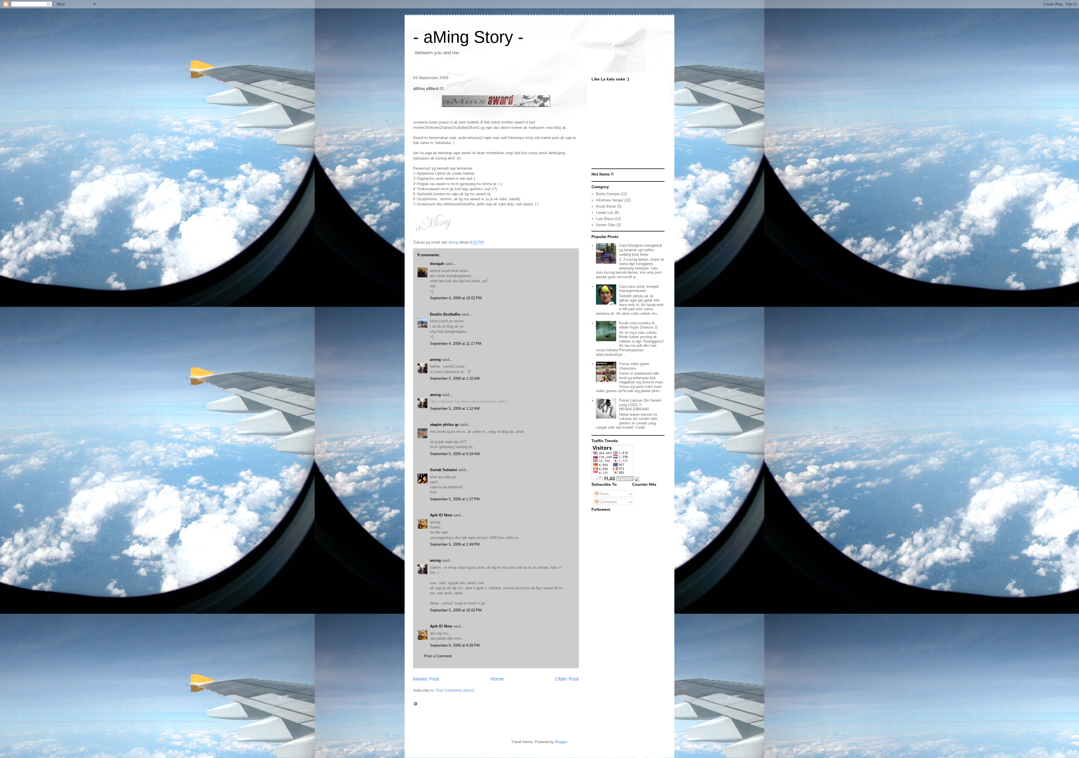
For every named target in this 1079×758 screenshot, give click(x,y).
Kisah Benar (606, 206)
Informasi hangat (609, 200)
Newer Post (426, 679)
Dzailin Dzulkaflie (445, 314)
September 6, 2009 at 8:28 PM (455, 645)
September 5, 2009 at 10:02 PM (456, 610)
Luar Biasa (604, 219)
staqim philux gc (444, 424)
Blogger (561, 742)
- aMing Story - (468, 37)
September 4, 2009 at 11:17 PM (455, 343)
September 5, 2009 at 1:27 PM (455, 499)
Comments (607, 502)
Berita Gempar (608, 194)
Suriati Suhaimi (443, 470)
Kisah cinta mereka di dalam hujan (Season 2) (638, 325)
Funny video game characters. (634, 366)
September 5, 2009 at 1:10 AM (455, 378)
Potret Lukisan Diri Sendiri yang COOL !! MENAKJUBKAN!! (640, 404)
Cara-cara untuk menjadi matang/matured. (639, 288)
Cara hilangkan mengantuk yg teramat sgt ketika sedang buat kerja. (640, 249)
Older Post (567, 679)
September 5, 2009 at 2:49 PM (455, 544)
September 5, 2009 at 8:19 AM (455, 454)
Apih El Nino (441, 515)
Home (497, 679)
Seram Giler (605, 225)
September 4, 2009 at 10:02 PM (456, 298)
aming (435, 359)
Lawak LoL (604, 212)
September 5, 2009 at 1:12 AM (455, 408)
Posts (603, 494)
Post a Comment (438, 656)
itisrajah (437, 264)
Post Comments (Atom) (455, 690)
